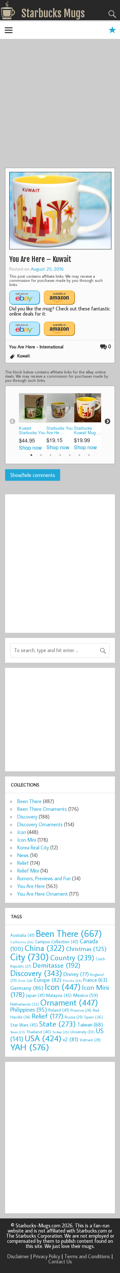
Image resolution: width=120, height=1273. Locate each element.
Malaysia (59, 995)
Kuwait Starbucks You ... (32, 431)
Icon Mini (26, 840)
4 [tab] (60, 455)
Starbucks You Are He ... (59, 430)
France (95, 979)
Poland (58, 1010)
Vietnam (90, 1039)
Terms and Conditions (87, 1256)
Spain (93, 1017)
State (57, 1023)
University (82, 1031)
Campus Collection (56, 942)
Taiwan (90, 1024)
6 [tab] (79, 455)
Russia (74, 1017)
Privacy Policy (46, 1256)
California (22, 941)
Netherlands (24, 1004)
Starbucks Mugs (53, 13)
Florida (72, 980)
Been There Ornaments (42, 809)
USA (43, 1038)
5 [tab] (70, 455)
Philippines (28, 1009)
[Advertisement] (60, 104)
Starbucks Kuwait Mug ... (87, 430)
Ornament (69, 1002)
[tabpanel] (32, 422)
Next (107, 421)
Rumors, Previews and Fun (44, 878)
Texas (17, 1032)
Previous (12, 421)
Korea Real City (33, 847)
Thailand (38, 1032)
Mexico (85, 995)
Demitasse (57, 965)
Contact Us (60, 1261)
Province (81, 1010)
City (29, 957)
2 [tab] (41, 455)
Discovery (27, 816)
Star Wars (24, 1025)
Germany (27, 987)
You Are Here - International (36, 347)
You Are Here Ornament (42, 894)
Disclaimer (18, 1256)
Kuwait (23, 356)
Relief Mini (28, 870)
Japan (35, 995)
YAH (29, 1047)
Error (25, 980)
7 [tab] (89, 455)
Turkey (60, 1032)
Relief (23, 863)
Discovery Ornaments (40, 824)
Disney (76, 974)
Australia (22, 935)
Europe (47, 979)
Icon (21, 832)
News (23, 855)
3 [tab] (50, 455)
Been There (29, 801)
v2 (70, 1039)
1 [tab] (31, 455)
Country (72, 957)
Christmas (86, 949)
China (45, 948)
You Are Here (31, 886)
